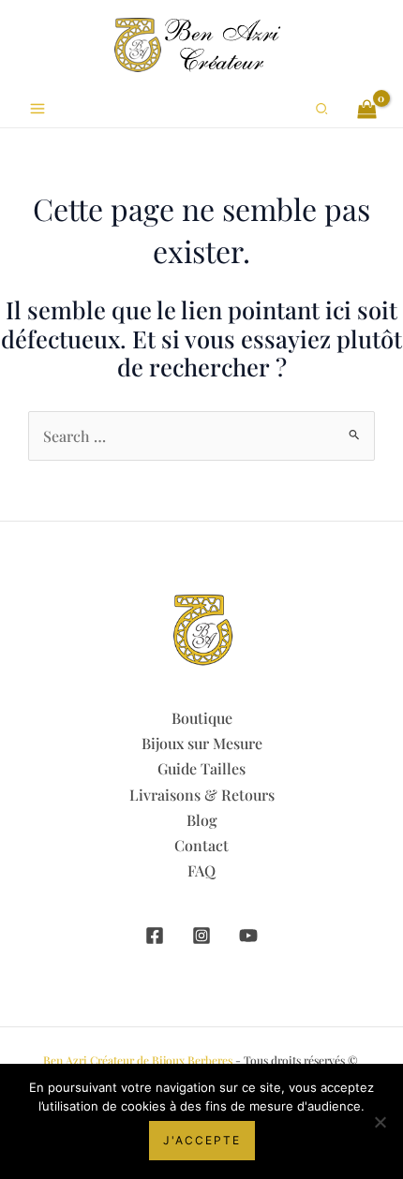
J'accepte (202, 1140)
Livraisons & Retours (202, 794)
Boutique (202, 718)
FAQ (201, 870)
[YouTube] (248, 935)
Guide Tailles (201, 768)
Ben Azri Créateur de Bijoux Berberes (137, 1060)
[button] (322, 109)
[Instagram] (201, 935)
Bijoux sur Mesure (202, 743)
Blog (202, 820)
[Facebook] (154, 935)
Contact (201, 845)
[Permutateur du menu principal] (37, 108)
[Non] (379, 1122)
